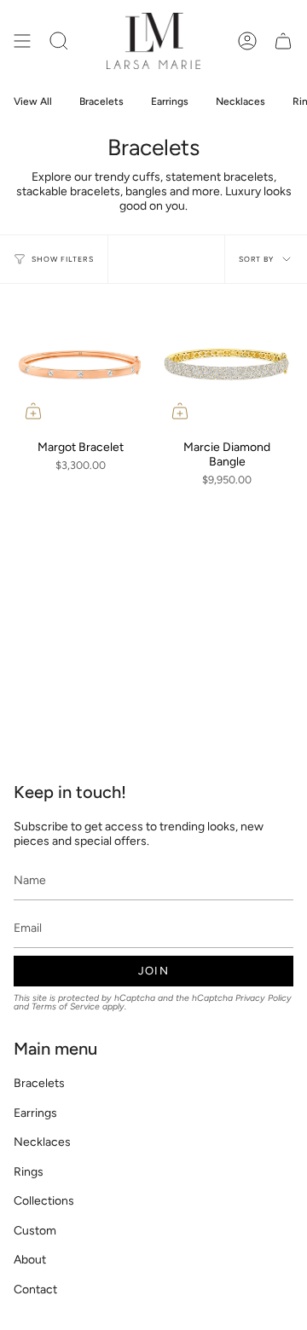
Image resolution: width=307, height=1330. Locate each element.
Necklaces (42, 1142)
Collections (44, 1201)
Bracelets (39, 1083)
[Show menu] (22, 41)
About (30, 1259)
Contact (35, 1289)
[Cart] (283, 41)
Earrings (35, 1113)
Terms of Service (66, 1006)
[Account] (247, 41)
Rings (28, 1172)
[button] (59, 41)
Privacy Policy (263, 997)
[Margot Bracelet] (80, 364)
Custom (35, 1230)
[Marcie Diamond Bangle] (226, 364)
